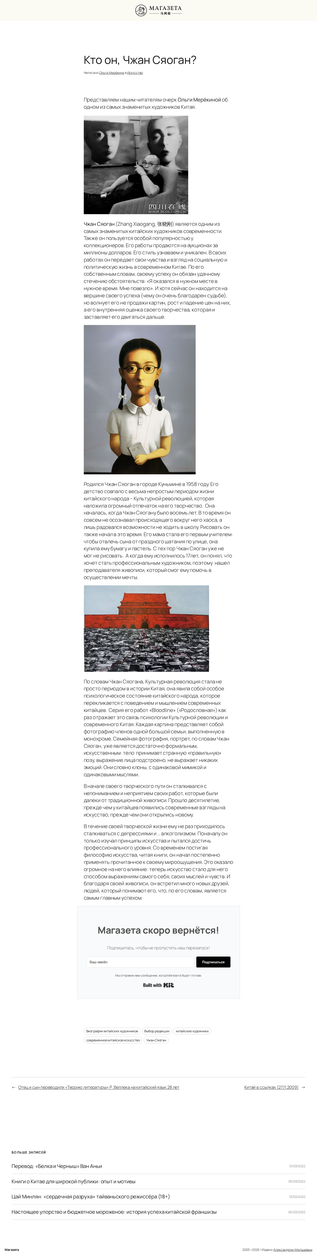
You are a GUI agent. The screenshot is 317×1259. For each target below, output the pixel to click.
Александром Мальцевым (292, 1249)
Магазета (12, 1249)
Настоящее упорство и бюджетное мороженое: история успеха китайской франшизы (114, 1212)
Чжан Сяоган (156, 1040)
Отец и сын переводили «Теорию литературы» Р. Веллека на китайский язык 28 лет (98, 1087)
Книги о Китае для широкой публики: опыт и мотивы (74, 1181)
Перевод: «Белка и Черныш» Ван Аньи (57, 1166)
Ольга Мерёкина (111, 72)
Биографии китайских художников (112, 1031)
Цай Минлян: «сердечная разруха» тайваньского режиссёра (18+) (91, 1197)
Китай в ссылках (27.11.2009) (271, 1087)
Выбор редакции (156, 1031)
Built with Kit (158, 985)
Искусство (135, 72)
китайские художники (192, 1031)
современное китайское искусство (113, 1040)
